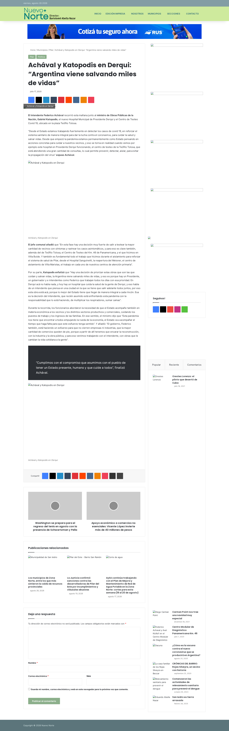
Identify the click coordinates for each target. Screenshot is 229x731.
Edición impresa (115, 13)
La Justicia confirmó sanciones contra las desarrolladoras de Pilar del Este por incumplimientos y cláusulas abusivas (83, 583)
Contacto (192, 13)
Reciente (174, 364)
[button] (152, 338)
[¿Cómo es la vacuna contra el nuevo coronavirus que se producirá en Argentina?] (161, 650)
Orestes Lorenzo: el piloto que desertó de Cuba (184, 379)
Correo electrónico (38, 676)
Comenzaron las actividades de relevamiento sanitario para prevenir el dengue (186, 683)
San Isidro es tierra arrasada (183, 699)
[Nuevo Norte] (49, 13)
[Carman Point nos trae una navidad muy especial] (161, 616)
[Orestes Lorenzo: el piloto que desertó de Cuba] (161, 491)
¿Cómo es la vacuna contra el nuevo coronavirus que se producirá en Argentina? (186, 650)
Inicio (97, 13)
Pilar (51, 50)
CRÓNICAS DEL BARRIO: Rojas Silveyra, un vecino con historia (186, 667)
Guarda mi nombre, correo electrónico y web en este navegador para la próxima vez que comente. (79, 689)
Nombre (33, 663)
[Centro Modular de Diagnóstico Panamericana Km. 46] (161, 633)
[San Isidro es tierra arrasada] (161, 701)
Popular (156, 364)
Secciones (173, 13)
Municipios (154, 13)
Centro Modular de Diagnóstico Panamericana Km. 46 (184, 630)
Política (41, 57)
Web (88, 676)
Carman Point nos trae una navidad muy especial (185, 615)
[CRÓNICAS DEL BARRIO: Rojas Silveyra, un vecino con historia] (161, 668)
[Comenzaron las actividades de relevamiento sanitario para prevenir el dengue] (161, 683)
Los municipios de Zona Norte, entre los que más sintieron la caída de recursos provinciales (45, 582)
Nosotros (137, 13)
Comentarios (194, 364)
